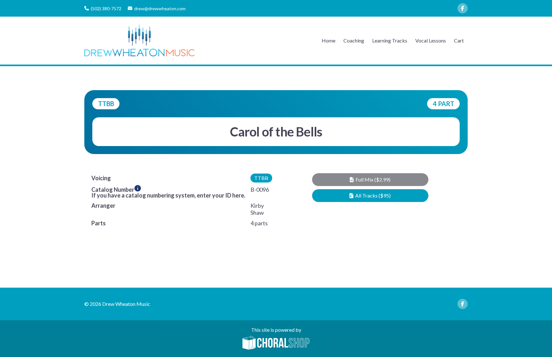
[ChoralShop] (276, 343)
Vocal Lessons (430, 40)
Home (328, 40)
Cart (459, 40)
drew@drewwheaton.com (160, 8)
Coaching (353, 40)
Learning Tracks (389, 40)
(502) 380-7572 (106, 8)
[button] (370, 179)
